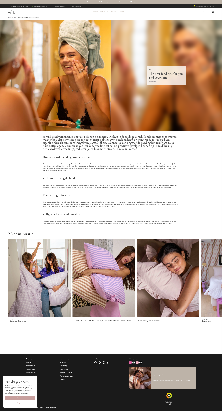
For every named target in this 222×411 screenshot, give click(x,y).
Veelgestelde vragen (66, 376)
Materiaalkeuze (30, 369)
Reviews (62, 379)
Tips (150, 69)
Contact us (63, 362)
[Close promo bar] (134, 2)
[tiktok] (108, 362)
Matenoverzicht (30, 372)
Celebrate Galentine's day (19, 321)
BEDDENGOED (104, 11)
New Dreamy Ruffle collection (149, 321)
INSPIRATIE (123, 11)
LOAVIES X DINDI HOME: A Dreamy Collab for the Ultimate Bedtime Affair (102, 321)
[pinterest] (100, 362)
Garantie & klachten (66, 372)
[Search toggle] (204, 12)
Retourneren (64, 369)
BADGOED (114, 11)
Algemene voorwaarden (50, 407)
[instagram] (104, 362)
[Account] (208, 12)
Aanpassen (20, 403)
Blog (11, 319)
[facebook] (95, 362)
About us (28, 362)
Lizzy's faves (206, 321)
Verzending (63, 365)
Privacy (41, 407)
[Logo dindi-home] (12, 12)
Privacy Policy (25, 393)
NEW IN (95, 11)
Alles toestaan (20, 398)
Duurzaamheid (30, 365)
